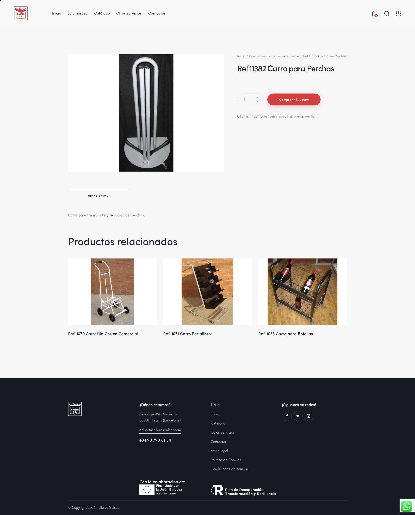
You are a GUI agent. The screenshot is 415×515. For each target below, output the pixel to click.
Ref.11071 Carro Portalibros (187, 333)
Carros (295, 56)
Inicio (241, 56)
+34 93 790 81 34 (155, 440)
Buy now (302, 99)
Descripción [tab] (98, 196)
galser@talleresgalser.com (160, 429)
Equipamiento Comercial (267, 56)
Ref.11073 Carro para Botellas (285, 333)
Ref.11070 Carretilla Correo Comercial (103, 333)
